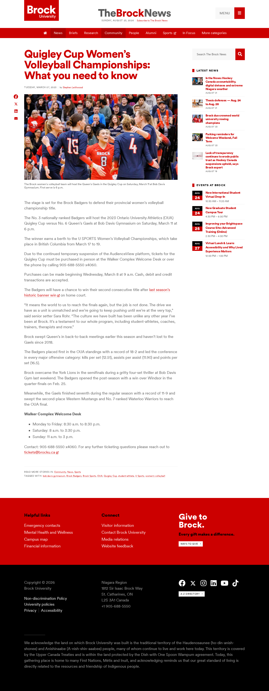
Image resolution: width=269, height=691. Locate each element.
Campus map (36, 539)
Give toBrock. (193, 521)
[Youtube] (224, 583)
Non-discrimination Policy (45, 598)
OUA (100, 475)
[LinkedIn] (214, 583)
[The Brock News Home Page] (134, 13)
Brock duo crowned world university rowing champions (222, 119)
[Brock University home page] (41, 10)
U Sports (139, 475)
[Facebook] (182, 583)
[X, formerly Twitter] (193, 583)
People (134, 33)
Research (91, 33)
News (58, 33)
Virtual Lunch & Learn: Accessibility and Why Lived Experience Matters (224, 247)
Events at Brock (210, 185)
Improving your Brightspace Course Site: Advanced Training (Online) (224, 228)
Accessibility (51, 610)
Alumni (151, 33)
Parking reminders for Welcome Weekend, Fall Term (221, 137)
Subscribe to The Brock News (152, 20)
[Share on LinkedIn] (16, 111)
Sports (167, 33)
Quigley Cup (110, 475)
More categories (214, 33)
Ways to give (189, 543)
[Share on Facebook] (16, 97)
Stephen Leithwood (73, 87)
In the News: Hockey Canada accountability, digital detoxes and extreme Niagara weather (224, 83)
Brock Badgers (74, 475)
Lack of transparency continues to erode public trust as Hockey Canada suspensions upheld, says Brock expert (222, 160)
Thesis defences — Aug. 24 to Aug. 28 (223, 102)
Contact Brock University (124, 532)
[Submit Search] (240, 54)
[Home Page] (45, 33)
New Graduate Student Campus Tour (221, 210)
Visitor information (118, 525)
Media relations (115, 539)
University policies (39, 604)
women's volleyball (155, 475)
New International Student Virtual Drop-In (223, 195)
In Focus (189, 33)
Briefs (73, 33)
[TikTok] (235, 583)
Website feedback (117, 546)
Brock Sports (89, 475)
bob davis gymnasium (54, 475)
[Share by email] (16, 118)
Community (113, 33)
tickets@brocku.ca (39, 452)
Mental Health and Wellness (48, 532)
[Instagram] (203, 583)
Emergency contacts (42, 525)
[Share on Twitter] (16, 104)
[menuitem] (230, 13)
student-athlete (126, 475)
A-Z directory (190, 593)
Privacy (30, 610)
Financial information (42, 546)
